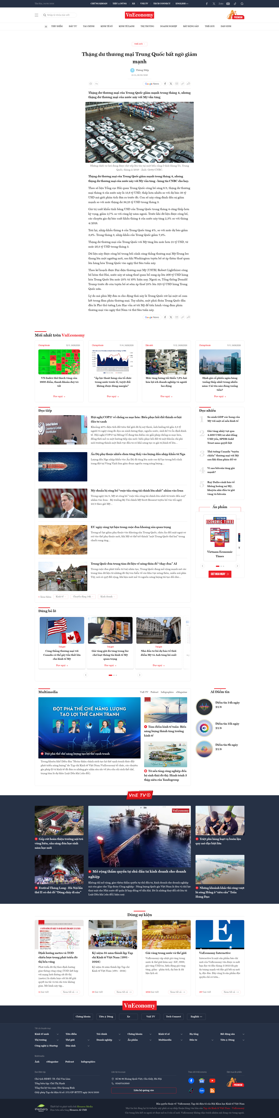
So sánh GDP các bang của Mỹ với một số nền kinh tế (223, 419)
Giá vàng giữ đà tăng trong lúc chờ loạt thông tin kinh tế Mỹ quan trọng (110, 655)
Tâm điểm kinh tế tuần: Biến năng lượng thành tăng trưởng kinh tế (165, 731)
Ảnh (37, 1062)
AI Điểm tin (219, 692)
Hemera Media (85, 1107)
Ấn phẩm (220, 507)
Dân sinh (226, 26)
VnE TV (144, 4)
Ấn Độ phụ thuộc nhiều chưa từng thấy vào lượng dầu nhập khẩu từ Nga (138, 454)
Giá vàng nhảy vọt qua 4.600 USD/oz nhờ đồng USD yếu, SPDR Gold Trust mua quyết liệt (222, 437)
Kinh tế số (107, 26)
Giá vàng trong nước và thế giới (166, 953)
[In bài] (90, 83)
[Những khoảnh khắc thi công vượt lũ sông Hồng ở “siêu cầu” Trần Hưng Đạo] (220, 869)
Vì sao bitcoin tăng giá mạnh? (221, 470)
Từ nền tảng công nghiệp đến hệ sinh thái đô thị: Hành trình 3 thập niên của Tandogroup (165, 775)
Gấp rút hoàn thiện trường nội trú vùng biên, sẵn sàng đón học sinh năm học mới (59, 843)
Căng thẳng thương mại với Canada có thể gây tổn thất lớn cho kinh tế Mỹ (62, 655)
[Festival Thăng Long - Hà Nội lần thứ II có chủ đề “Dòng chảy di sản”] (59, 869)
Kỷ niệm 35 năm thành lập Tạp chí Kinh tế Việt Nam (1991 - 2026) (112, 957)
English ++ (182, 4)
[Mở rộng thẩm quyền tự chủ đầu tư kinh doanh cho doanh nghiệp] (139, 836)
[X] (214, 3)
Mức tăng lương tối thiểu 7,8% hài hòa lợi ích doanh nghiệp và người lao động (166, 382)
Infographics (167, 692)
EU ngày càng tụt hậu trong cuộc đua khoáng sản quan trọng (131, 527)
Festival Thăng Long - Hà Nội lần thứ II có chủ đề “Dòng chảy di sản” (59, 890)
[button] (110, 675)
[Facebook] (207, 3)
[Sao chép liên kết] (182, 83)
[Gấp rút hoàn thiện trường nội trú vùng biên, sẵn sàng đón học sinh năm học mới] (59, 820)
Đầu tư (73, 26)
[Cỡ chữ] (96, 83)
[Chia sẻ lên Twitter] (171, 83)
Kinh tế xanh (126, 26)
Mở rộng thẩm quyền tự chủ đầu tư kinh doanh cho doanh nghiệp (137, 874)
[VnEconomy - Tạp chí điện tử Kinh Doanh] (139, 1005)
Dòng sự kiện (139, 915)
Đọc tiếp (45, 411)
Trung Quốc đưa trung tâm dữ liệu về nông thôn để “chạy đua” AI (134, 563)
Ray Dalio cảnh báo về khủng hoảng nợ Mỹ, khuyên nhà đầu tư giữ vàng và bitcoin (221, 488)
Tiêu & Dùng (120, 4)
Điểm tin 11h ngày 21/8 (227, 726)
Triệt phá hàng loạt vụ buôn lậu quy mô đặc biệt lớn (218, 841)
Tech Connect (161, 4)
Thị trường (147, 26)
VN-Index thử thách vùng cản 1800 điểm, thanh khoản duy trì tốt (59, 382)
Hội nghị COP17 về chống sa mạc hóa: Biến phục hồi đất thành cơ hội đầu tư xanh (136, 419)
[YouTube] (228, 3)
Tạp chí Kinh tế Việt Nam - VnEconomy (223, 1108)
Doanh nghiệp (168, 26)
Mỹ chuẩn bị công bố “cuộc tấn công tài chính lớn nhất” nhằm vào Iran (137, 490)
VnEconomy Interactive (215, 953)
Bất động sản (191, 26)
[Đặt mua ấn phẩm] (235, 14)
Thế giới (210, 26)
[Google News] (242, 3)
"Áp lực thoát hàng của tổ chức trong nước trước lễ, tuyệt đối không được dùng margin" (113, 382)
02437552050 (122, 1083)
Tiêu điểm (57, 26)
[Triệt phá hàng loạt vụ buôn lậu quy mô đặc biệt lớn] (220, 820)
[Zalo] (221, 3)
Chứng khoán (99, 4)
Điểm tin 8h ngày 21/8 (226, 747)
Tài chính (88, 26)
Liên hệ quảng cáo (144, 1090)
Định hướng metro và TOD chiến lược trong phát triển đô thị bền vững (57, 957)
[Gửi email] (176, 83)
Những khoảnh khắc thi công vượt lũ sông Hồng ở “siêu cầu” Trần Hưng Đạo (220, 892)
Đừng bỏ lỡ (47, 611)
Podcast (154, 692)
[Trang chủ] (46, 26)
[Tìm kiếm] (45, 15)
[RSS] (212, 1090)
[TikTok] (235, 3)
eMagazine (181, 692)
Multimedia (48, 692)
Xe (133, 4)
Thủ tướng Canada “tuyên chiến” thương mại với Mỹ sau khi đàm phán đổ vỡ (223, 455)
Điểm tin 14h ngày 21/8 (227, 705)
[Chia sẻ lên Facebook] (165, 83)
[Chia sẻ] (188, 83)
